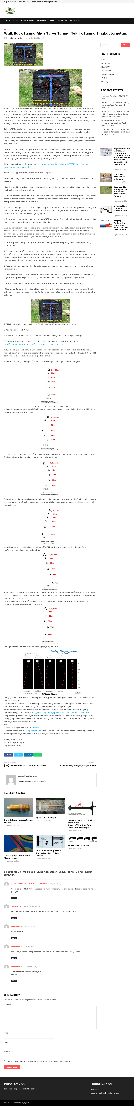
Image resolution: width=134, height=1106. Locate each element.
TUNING (52, 21)
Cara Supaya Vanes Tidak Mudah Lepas (17, 856)
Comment (8, 1004)
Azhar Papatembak (16, 38)
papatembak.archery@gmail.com (44, 2)
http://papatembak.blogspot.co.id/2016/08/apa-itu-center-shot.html (34, 344)
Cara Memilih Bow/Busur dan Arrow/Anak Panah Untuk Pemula (121, 191)
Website (7, 1051)
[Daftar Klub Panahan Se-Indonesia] (106, 175)
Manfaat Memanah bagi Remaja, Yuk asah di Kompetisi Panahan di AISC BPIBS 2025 (115, 132)
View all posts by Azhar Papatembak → (33, 781)
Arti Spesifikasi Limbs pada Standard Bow (120, 208)
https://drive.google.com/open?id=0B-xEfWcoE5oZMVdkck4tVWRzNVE (61, 712)
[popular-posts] (104, 143)
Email (7, 1042)
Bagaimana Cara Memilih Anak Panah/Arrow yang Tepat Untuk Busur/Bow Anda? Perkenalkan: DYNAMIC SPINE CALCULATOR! (122, 156)
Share (9, 755)
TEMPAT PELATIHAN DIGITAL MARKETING (29, 884)
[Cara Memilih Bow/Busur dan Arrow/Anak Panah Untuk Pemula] (106, 187)
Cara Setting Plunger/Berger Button (18, 821)
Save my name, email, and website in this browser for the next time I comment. (39, 1061)
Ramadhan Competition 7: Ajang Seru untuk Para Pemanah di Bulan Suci (114, 105)
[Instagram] (129, 1)
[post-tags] (126, 143)
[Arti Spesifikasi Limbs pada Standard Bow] (106, 206)
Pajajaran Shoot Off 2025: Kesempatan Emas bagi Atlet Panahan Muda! (113, 123)
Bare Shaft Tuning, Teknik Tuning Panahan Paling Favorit (48, 853)
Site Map (35, 727)
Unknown (15, 926)
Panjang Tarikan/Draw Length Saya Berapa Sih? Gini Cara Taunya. (121, 225)
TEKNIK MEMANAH (27, 21)
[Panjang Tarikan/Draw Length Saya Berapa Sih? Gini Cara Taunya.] (106, 221)
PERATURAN (62, 21)
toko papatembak (33, 730)
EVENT (15, 21)
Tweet (19, 755)
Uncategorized (106, 81)
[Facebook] (126, 1)
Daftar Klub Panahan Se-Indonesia (120, 176)
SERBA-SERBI (75, 21)
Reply (14, 898)
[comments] (119, 143)
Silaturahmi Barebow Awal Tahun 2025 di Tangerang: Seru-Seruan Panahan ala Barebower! (114, 114)
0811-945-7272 (24, 2)
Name (6, 1033)
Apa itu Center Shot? (78, 845)
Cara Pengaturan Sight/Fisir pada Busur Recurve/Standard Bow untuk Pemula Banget (82, 824)
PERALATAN (41, 21)
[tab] (104, 143)
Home (8, 21)
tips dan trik (17, 906)
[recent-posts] (111, 143)
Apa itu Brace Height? (47, 817)
